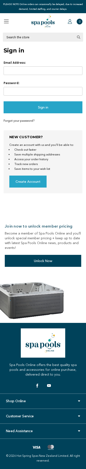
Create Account (28, 181)
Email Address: (15, 62)
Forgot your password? (19, 120)
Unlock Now (43, 261)
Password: (11, 83)
